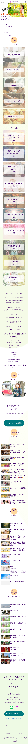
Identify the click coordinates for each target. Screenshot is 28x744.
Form (20, 733)
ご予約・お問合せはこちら (15, 714)
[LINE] (11, 707)
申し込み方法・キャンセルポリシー (14, 718)
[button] (25, 392)
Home (7, 726)
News (20, 730)
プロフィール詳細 (14, 423)
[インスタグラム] (16, 707)
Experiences (7, 733)
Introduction (7, 730)
